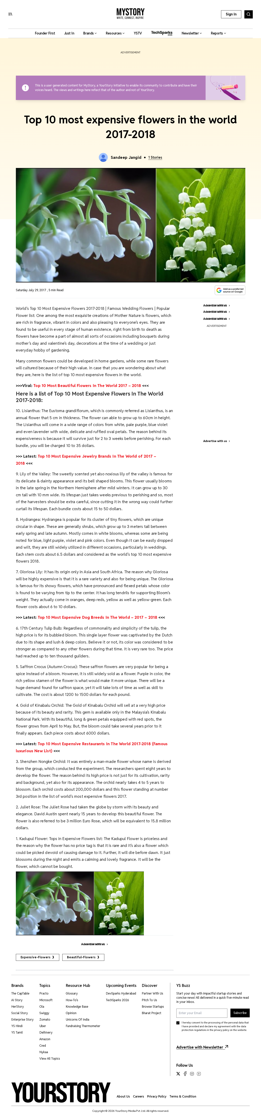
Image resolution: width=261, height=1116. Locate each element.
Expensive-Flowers (36, 957)
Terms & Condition (182, 1096)
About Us (123, 1096)
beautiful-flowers (81, 957)
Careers (138, 1096)
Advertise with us (215, 441)
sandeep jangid (126, 157)
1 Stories (155, 157)
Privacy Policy (156, 1096)
